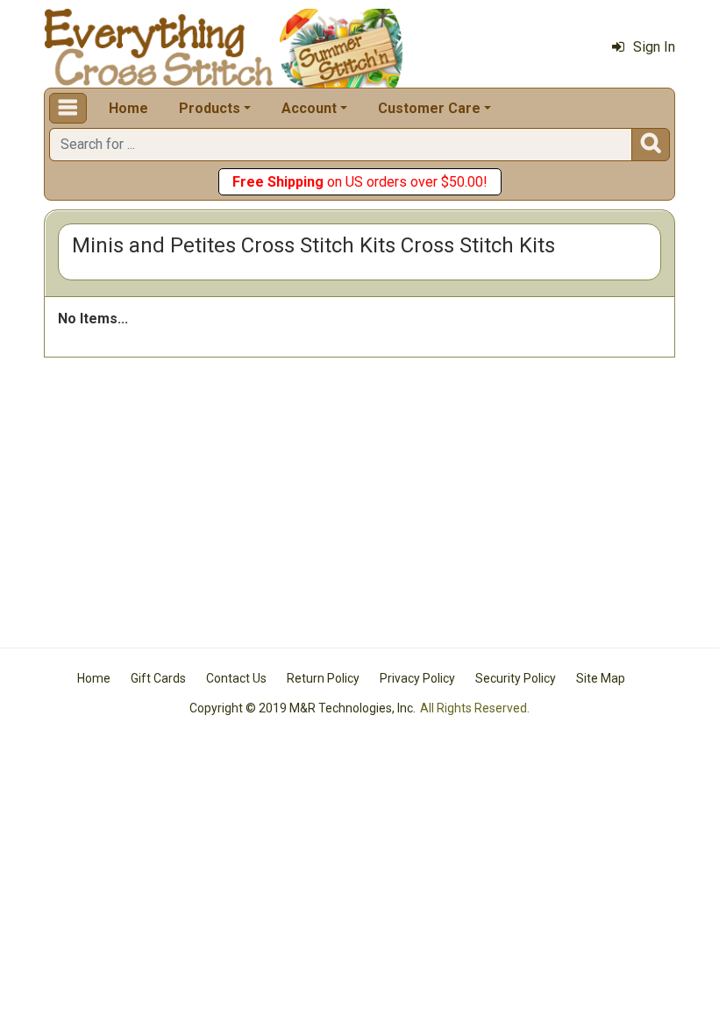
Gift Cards (158, 678)
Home (128, 108)
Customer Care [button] (429, 108)
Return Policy (323, 678)
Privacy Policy (417, 678)
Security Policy (515, 678)
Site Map (600, 678)
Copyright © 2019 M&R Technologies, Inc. (302, 708)
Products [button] (209, 108)
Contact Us (236, 678)
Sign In (654, 47)
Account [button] (309, 108)
